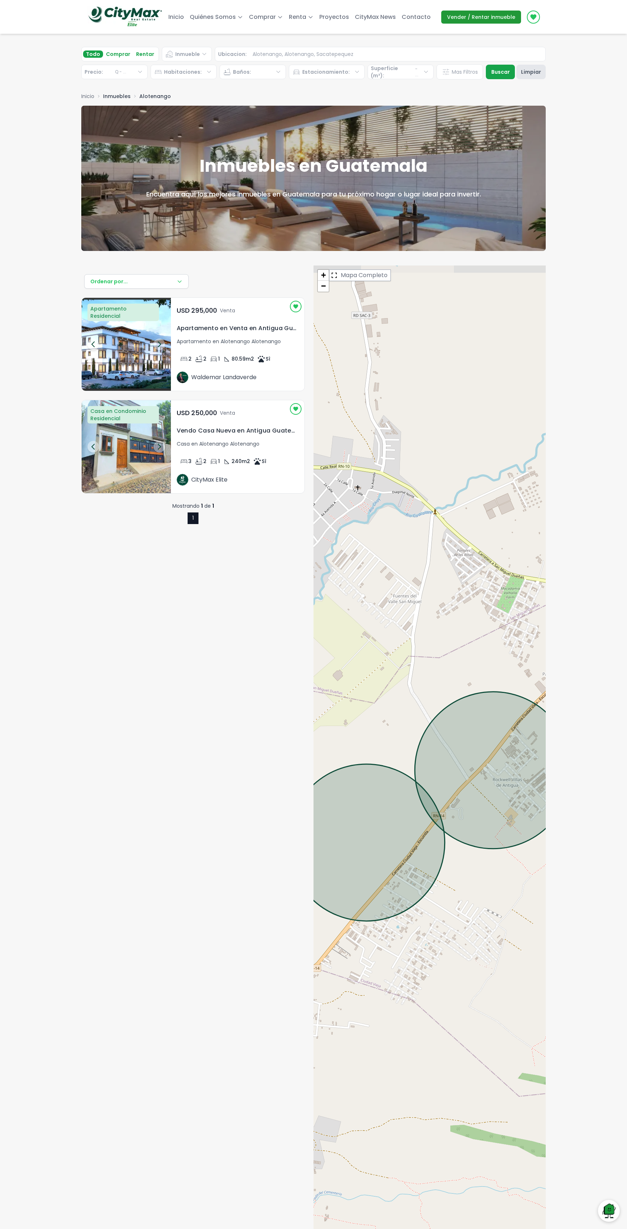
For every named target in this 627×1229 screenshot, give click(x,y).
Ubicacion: (232, 54)
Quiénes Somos (213, 17)
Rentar (145, 54)
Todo (93, 54)
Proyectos (334, 17)
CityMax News (375, 17)
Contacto (416, 17)
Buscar (500, 72)
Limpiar (531, 72)
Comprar (118, 54)
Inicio (176, 17)
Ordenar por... (109, 281)
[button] (323, 275)
